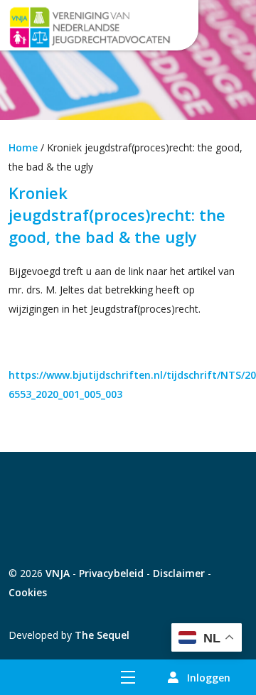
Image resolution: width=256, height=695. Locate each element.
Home (23, 147)
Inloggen (208, 677)
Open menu (128, 677)
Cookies (28, 592)
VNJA (58, 573)
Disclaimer (179, 573)
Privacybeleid (111, 573)
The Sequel (102, 635)
